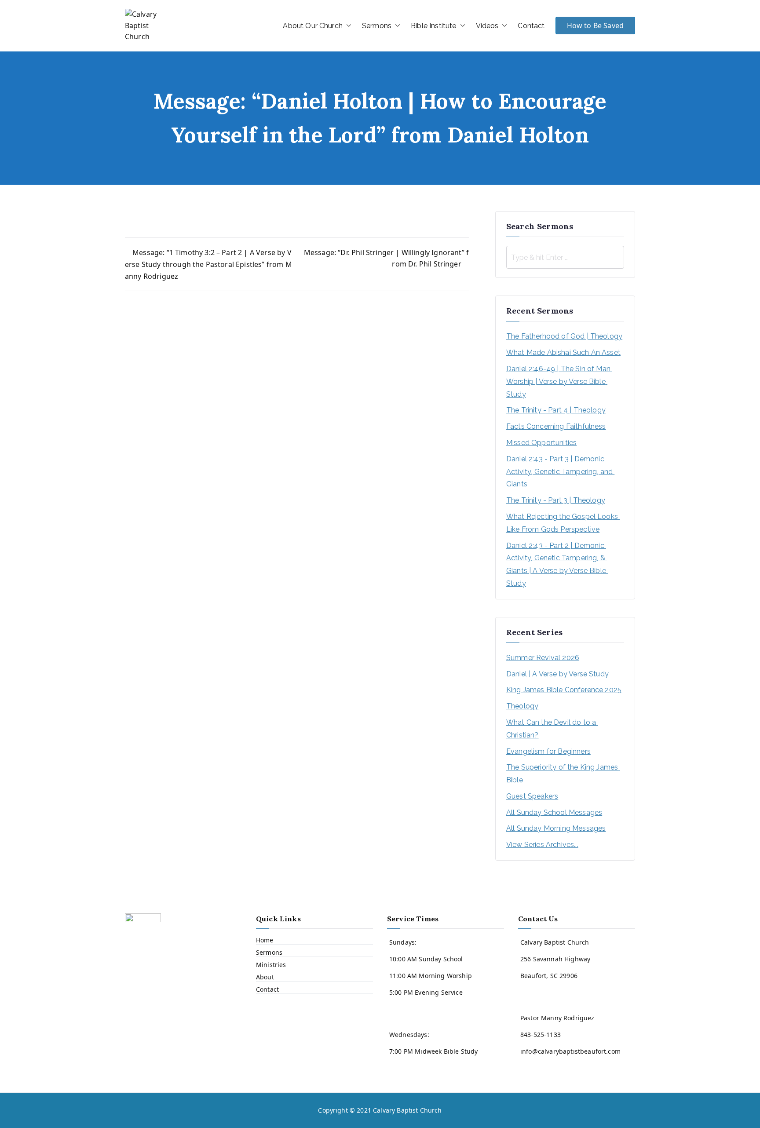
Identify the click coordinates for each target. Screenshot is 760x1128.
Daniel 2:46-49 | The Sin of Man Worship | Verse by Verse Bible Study (559, 381)
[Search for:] (565, 257)
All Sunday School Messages (554, 812)
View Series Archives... (542, 844)
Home (265, 940)
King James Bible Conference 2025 (563, 690)
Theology (522, 706)
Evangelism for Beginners (548, 751)
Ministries (271, 964)
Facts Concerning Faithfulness (556, 426)
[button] (347, 26)
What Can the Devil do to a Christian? (552, 728)
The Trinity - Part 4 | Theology (556, 410)
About (265, 977)
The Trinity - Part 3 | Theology (555, 500)
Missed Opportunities (541, 442)
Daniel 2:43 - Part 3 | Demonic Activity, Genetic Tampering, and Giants (560, 472)
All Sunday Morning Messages (556, 828)
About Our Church (313, 26)
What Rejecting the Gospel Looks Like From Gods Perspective (563, 522)
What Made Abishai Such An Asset (563, 352)
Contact (531, 26)
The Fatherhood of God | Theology (564, 336)
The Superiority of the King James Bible (563, 773)
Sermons (376, 26)
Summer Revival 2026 (542, 657)
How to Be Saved (595, 25)
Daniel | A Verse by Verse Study (557, 674)
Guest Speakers (532, 796)
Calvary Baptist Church (407, 1110)
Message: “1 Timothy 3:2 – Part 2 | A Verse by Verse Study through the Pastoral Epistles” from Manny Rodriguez (208, 264)
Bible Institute (433, 26)
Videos (487, 26)
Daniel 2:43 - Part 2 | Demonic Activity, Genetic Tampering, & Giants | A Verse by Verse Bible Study (557, 564)
